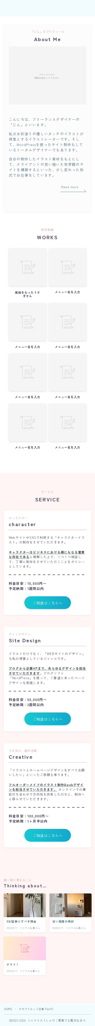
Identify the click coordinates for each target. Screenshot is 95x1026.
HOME (8, 1009)
